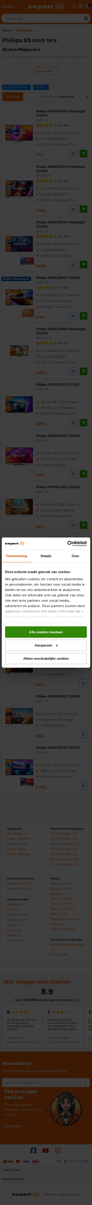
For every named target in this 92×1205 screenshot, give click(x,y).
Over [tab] (75, 556)
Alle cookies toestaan (46, 632)
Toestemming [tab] (16, 556)
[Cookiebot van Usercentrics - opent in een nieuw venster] (67, 543)
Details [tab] (46, 556)
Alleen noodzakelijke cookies (46, 658)
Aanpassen (43, 645)
